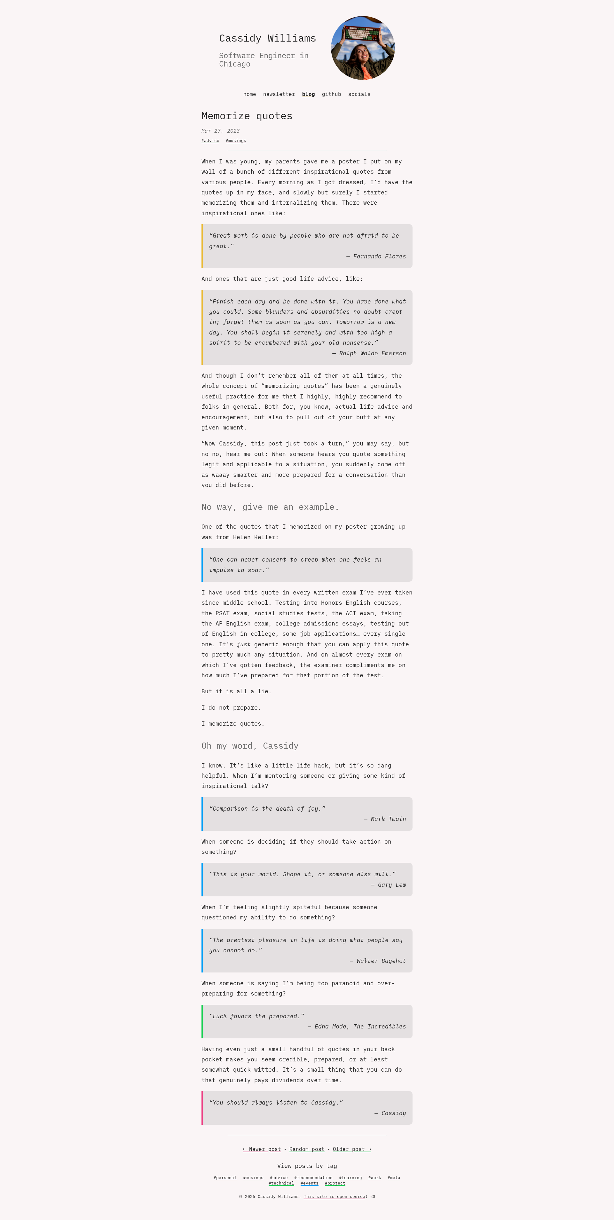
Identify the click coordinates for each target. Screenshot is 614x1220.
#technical (281, 1183)
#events (310, 1183)
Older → (352, 1149)
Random (307, 1149)
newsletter (279, 94)
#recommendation (313, 1177)
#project (335, 1183)
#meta (394, 1177)
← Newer (262, 1149)
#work (374, 1177)
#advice (210, 140)
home (249, 94)
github (331, 94)
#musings (236, 140)
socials (359, 94)
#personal (225, 1177)
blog (308, 94)
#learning (350, 1177)
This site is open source (334, 1196)
